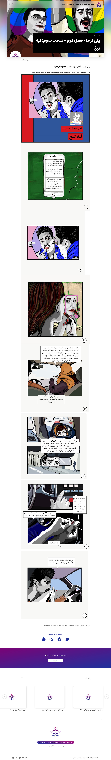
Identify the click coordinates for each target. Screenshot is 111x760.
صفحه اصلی (91, 4)
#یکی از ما (64, 625)
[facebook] (23, 758)
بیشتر (22, 678)
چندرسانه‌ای (69, 4)
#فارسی (82, 625)
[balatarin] (13, 758)
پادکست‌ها (76, 4)
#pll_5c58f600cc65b (55, 625)
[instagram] (20, 758)
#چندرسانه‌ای (71, 625)
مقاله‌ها (96, 36)
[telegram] (16, 758)
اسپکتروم (78, 758)
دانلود (63, 4)
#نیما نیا (77, 625)
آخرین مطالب (83, 4)
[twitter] (26, 758)
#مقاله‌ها (46, 625)
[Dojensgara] (98, 4)
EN (10, 4)
